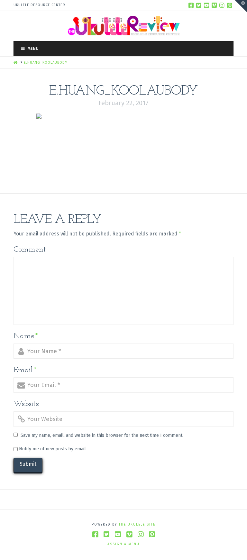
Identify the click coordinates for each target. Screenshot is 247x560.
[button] (241, 6)
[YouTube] (206, 5)
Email (25, 370)
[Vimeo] (214, 5)
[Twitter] (199, 5)
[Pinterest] (229, 5)
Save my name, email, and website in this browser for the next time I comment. (102, 435)
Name (26, 336)
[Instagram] (222, 5)
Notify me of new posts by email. (53, 449)
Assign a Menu (123, 544)
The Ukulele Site (137, 525)
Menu (33, 48)
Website (26, 404)
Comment (30, 249)
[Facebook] (191, 5)
